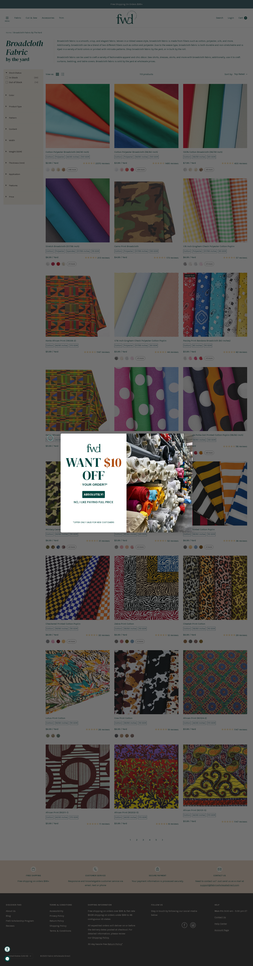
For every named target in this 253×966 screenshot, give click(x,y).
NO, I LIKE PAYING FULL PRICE (93, 502)
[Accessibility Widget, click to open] (7, 949)
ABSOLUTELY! (93, 494)
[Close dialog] (50, 438)
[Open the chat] (7, 959)
